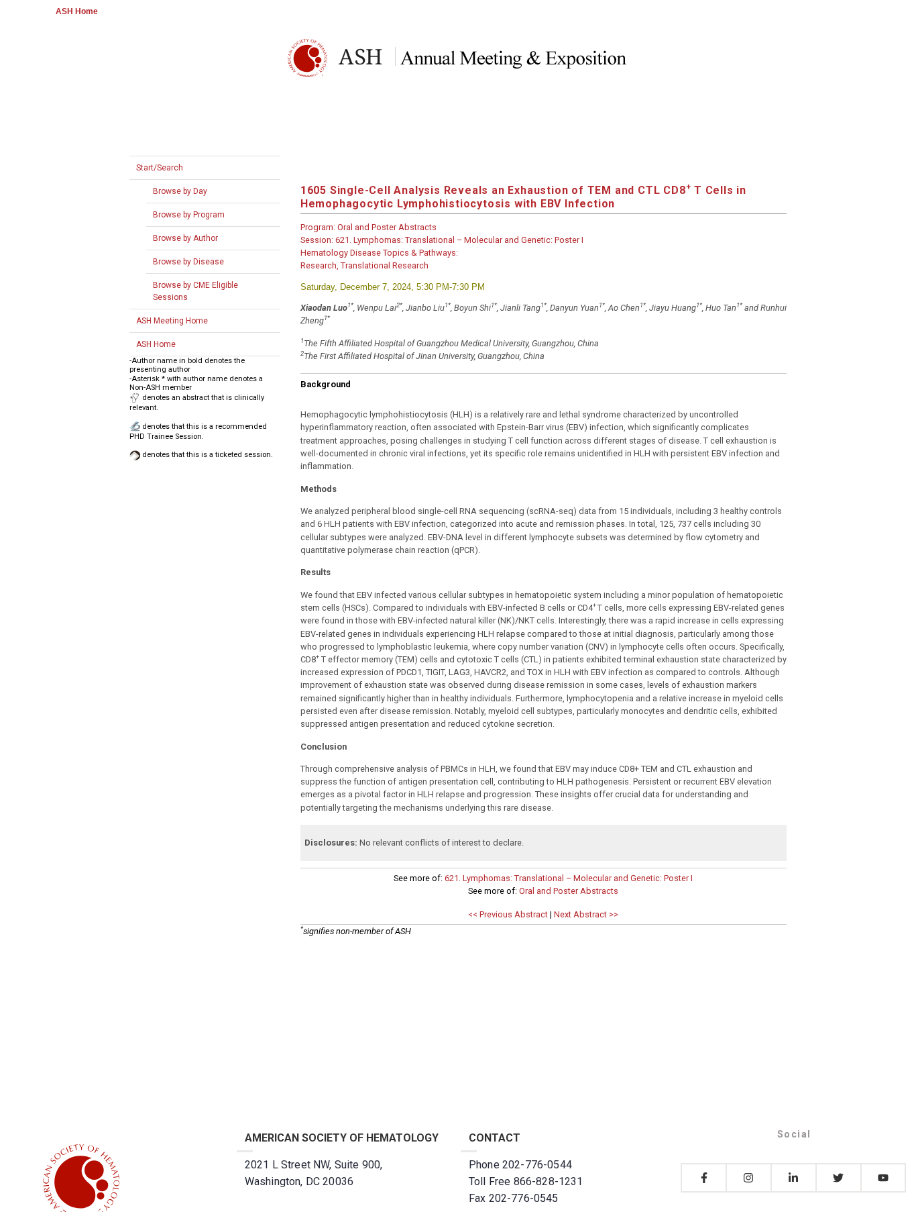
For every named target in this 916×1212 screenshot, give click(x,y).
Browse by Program (189, 214)
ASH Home (77, 11)
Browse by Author (185, 238)
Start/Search (159, 167)
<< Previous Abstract (508, 914)
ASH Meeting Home (172, 320)
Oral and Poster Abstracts (568, 891)
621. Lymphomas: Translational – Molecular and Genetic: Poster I (569, 878)
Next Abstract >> (586, 914)
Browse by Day (180, 191)
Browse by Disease (188, 261)
